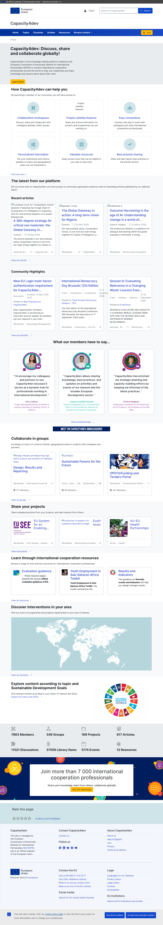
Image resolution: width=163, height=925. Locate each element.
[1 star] (14, 818)
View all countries (20, 675)
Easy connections (129, 117)
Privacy (110, 846)
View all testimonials (81, 422)
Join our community (81, 789)
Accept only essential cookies (140, 915)
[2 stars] (16, 818)
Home (15, 32)
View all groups (19, 500)
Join (149, 32)
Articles (51, 32)
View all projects (19, 551)
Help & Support (114, 839)
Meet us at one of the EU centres (75, 886)
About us (111, 835)
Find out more (18, 174)
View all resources (20, 600)
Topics (26, 32)
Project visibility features (81, 117)
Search (147, 10)
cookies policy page (54, 914)
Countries (38, 32)
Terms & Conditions (116, 850)
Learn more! (18, 82)
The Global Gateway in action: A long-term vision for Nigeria (80, 215)
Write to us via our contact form (74, 882)
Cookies (111, 886)
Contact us (64, 835)
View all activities (20, 335)
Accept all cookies (114, 915)
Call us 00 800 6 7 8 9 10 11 (72, 875)
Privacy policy (114, 879)
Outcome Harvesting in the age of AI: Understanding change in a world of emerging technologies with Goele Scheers (129, 220)
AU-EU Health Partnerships (139, 524)
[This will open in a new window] (21, 11)
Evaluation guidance (36, 571)
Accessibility (113, 890)
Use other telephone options (72, 879)
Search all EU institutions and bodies (125, 901)
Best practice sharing (129, 154)
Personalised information (33, 154)
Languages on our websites (120, 875)
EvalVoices (125, 304)
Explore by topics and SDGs (25, 696)
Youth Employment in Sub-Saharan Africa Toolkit (85, 574)
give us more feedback (49, 818)
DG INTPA (28, 848)
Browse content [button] (82, 32)
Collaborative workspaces (33, 117)
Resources (64, 32)
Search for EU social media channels (76, 897)
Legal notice (113, 882)
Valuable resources (81, 154)
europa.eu (33, 877)
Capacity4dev (24, 23)
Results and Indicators (126, 573)
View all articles (19, 260)
